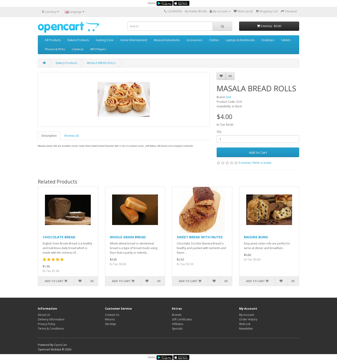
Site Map (110, 324)
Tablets (285, 40)
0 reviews (244, 163)
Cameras (77, 49)
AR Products (53, 40)
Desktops (268, 40)
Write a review (262, 163)
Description (49, 136)
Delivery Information (51, 319)
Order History (248, 319)
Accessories (194, 40)
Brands (176, 315)
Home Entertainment (133, 40)
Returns (110, 319)
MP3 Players (98, 49)
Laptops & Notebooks (240, 40)
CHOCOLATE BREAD (59, 237)
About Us (44, 315)
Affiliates (177, 324)
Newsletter (246, 328)
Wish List (244, 324)
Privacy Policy (46, 324)
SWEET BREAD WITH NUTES (200, 237)
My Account (246, 315)
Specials (177, 328)
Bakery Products (78, 40)
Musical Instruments (167, 40)
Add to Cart (258, 152)
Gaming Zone (104, 40)
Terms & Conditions (51, 328)
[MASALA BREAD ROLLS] (124, 99)
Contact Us (112, 315)
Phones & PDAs (55, 49)
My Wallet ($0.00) (196, 11)
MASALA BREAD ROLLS (101, 63)
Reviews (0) (71, 136)
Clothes (214, 40)
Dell (228, 97)
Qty (219, 131)
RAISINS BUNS (256, 237)
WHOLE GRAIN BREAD (128, 237)
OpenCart (60, 345)
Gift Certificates (182, 319)
